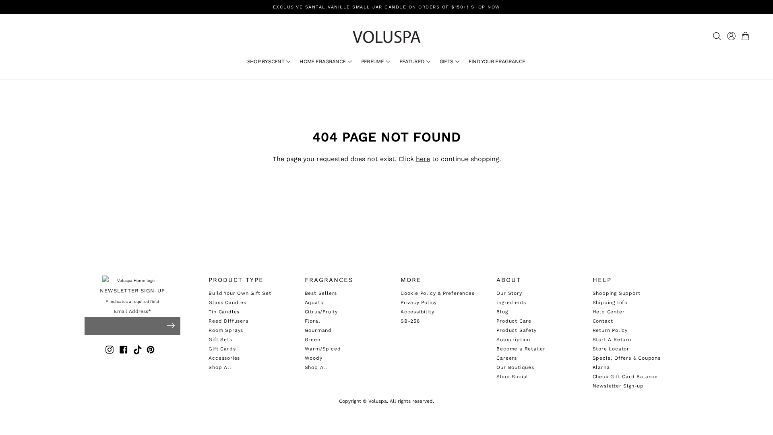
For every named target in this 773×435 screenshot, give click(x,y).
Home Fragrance (323, 61)
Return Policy (610, 330)
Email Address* (132, 311)
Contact (603, 321)
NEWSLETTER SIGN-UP (132, 291)
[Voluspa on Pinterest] (151, 351)
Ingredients (511, 302)
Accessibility (417, 312)
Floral (312, 321)
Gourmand (318, 330)
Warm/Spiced (323, 349)
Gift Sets (220, 339)
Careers (506, 358)
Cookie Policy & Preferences (438, 293)
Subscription (513, 339)
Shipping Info (610, 302)
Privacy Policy (419, 302)
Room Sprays (226, 330)
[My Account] (731, 36)
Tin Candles (224, 312)
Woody (313, 358)
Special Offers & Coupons (627, 358)
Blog (502, 312)
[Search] (717, 36)
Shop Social (512, 376)
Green (312, 339)
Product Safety (516, 330)
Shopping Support (617, 293)
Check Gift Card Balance (625, 376)
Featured (412, 61)
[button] (747, 36)
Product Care (513, 321)
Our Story (509, 293)
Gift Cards (222, 349)
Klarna (601, 367)
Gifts (447, 61)
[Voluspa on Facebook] (124, 351)
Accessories (224, 358)
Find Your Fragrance (497, 61)
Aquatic (315, 302)
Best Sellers (321, 293)
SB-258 (410, 321)
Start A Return (612, 339)
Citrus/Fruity (321, 312)
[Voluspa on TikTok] (138, 351)
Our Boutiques (515, 367)
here (423, 159)
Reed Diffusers (228, 321)
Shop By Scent (266, 61)
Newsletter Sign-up (618, 386)
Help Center (609, 312)
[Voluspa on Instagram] (109, 351)
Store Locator (611, 349)
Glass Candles (227, 302)
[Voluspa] (386, 37)
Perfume (373, 61)
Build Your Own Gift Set (240, 293)
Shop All (220, 367)
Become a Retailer (521, 349)
